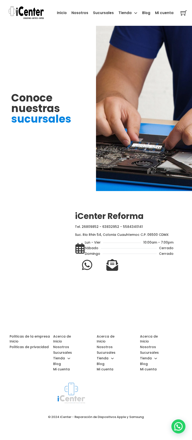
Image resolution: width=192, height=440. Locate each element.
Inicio (62, 12)
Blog (146, 12)
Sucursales (103, 12)
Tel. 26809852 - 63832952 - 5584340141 (109, 226)
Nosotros (79, 12)
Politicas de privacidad (29, 347)
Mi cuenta (164, 12)
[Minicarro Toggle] (184, 13)
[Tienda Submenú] (135, 13)
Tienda (125, 12)
